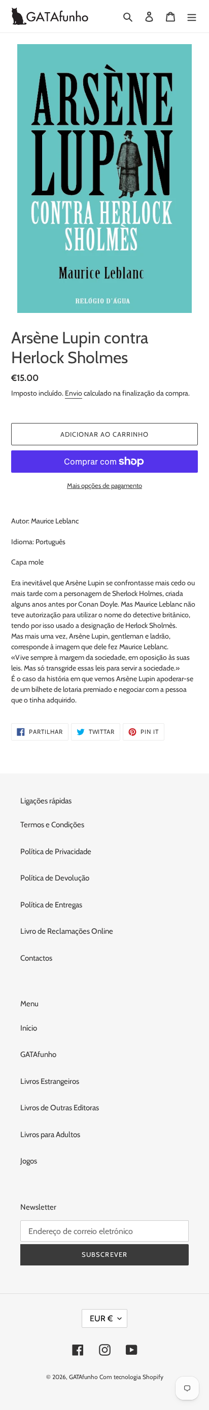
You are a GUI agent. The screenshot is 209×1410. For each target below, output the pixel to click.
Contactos (36, 958)
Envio (73, 393)
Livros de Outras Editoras (59, 1107)
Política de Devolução (54, 878)
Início (28, 1028)
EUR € (101, 1318)
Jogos (28, 1161)
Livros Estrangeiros (49, 1081)
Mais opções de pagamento (104, 485)
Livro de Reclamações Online (66, 931)
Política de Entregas (51, 904)
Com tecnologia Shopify (131, 1377)
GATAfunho (38, 1054)
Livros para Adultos (50, 1134)
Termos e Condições (52, 824)
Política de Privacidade (55, 851)
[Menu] (191, 16)
